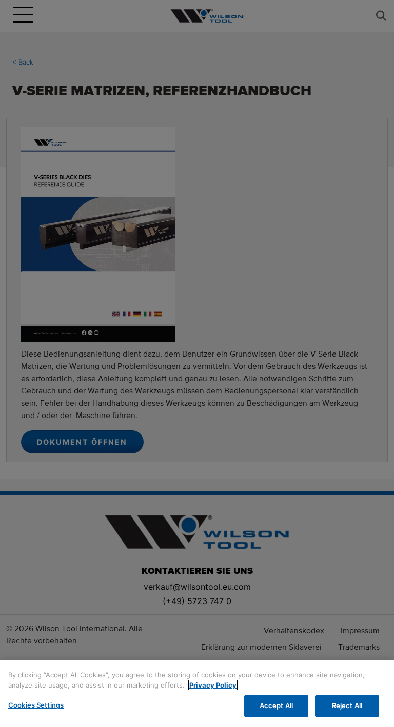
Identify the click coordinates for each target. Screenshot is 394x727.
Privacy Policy (213, 685)
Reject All (347, 705)
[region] (197, 693)
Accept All (276, 705)
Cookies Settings (36, 705)
